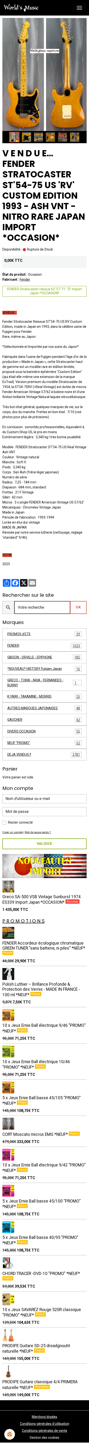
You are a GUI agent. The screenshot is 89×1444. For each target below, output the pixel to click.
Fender (25, 279)
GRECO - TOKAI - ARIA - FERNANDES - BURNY (43, 682)
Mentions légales (44, 1417)
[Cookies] (9, 1434)
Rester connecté (20, 822)
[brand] (22, 8)
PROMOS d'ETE (43, 634)
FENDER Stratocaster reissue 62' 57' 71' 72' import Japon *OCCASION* (44, 291)
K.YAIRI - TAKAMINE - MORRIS (43, 697)
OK (78, 607)
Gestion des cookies (44, 1437)
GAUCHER (43, 720)
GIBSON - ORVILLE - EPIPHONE (43, 657)
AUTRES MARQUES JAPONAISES (43, 708)
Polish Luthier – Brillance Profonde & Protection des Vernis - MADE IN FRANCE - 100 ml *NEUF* (41, 989)
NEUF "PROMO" (43, 743)
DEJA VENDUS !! (43, 755)
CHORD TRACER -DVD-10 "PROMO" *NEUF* (41, 1273)
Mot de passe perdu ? (38, 832)
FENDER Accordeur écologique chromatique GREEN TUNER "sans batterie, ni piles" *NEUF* (43, 946)
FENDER (43, 646)
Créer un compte (12, 832)
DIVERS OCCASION (43, 731)
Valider (44, 844)
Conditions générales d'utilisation (44, 1424)
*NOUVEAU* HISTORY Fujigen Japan (43, 669)
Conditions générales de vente (44, 1431)
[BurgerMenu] (79, 8)
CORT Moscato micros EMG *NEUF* (35, 1134)
